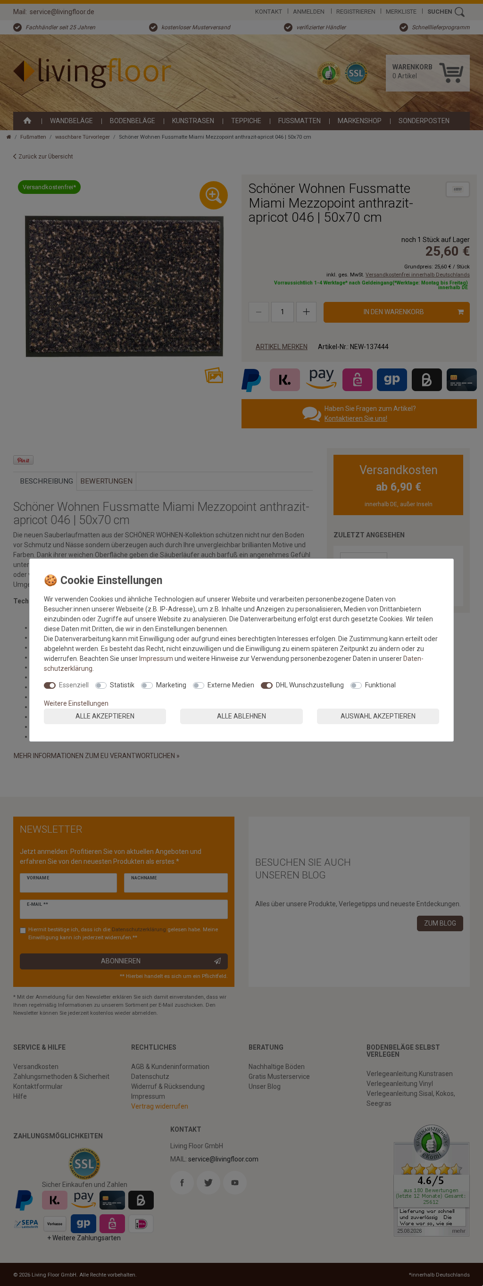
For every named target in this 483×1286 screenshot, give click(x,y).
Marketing (171, 685)
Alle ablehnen (241, 716)
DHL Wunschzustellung (310, 685)
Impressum (156, 658)
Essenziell (74, 685)
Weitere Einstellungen (76, 703)
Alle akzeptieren (104, 716)
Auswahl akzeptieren (378, 716)
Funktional (380, 685)
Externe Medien (231, 685)
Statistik (122, 685)
